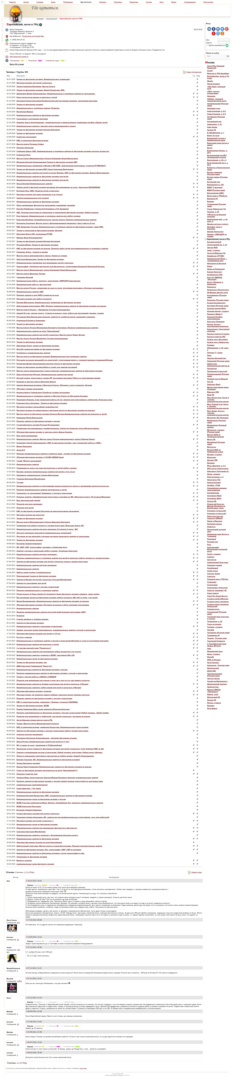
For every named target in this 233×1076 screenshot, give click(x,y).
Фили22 (210, 657)
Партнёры (118, 2)
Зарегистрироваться (217, 45)
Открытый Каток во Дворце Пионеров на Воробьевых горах (216, 506)
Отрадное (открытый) (216, 511)
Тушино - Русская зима (217, 638)
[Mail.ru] (218, 35)
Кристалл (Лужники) (216, 322)
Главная (40, 19)
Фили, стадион (213, 654)
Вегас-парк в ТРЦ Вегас (217, 196)
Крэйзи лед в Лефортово (218, 342)
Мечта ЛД (211, 439)
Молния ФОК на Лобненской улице (215, 451)
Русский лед (212, 542)
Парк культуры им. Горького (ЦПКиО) (215, 517)
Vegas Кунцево (213, 84)
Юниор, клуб (212, 694)
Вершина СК (212, 199)
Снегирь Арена (213, 574)
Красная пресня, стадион (218, 311)
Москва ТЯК (212, 460)
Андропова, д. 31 (214, 124)
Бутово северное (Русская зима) (214, 173)
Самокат (210, 557)
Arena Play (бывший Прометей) (215, 67)
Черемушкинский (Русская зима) (214, 675)
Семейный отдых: (52, 61)
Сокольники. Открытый (217, 588)
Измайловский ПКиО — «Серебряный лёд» (217, 260)
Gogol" (210, 71)
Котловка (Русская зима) (217, 306)
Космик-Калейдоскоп (216, 303)
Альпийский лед (214, 121)
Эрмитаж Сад (213, 687)
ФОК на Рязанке (214, 660)
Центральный (213, 668)
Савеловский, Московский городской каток (217, 549)
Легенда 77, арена (214, 353)
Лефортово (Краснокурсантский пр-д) (218, 365)
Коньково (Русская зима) (218, 300)
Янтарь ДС (211, 700)
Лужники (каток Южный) (217, 379)
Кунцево (210, 345)
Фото (162, 2)
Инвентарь (134, 2)
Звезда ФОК (212, 248)
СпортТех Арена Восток (217, 596)
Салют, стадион (214, 554)
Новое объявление (194, 72)
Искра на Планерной (216, 269)
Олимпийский (213, 493)
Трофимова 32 (213, 635)
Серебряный (212, 568)
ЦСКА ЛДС (211, 671)
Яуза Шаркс (212, 708)
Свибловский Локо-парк (217, 562)
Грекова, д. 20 (213, 212)
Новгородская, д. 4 (215, 477)
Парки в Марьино (214, 521)
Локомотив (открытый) (217, 371)
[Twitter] (222, 30)
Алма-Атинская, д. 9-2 (216, 111)
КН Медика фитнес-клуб (217, 293)
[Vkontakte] (209, 30)
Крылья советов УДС (216, 337)
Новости (12, 2)
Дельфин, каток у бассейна (214, 228)
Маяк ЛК (210, 395)
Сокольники (212, 585)
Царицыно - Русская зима (218, 665)
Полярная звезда (214, 524)
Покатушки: (32, 61)
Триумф (210, 630)
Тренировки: (15, 61)
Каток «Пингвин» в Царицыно (215, 283)
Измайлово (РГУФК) (215, 256)
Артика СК (211, 130)
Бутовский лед (213, 182)
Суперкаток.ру (213, 609)
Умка (209, 649)
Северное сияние (214, 565)
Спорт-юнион (213, 593)
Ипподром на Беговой (216, 263)
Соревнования (190, 2)
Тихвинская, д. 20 (214, 621)
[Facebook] (214, 30)
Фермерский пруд (215, 651)
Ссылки (149, 2)
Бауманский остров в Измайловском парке (216, 139)
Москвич (211, 463)
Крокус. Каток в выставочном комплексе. (218, 325)
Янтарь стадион (214, 703)
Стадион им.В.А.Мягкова (217, 599)
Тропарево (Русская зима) (218, 633)
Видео (173, 2)
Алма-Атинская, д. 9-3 (216, 114)
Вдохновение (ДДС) (215, 193)
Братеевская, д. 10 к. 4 (216, 160)
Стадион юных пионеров (218, 602)
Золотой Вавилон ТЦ (216, 253)
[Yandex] (214, 35)
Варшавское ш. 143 (215, 185)
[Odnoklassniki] (222, 35)
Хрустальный (213, 663)
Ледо (209, 355)
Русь (209, 545)
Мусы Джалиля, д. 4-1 (216, 466)
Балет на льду (213, 135)
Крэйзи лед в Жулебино (217, 339)
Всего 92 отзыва (17, 64)
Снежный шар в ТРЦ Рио (217, 579)
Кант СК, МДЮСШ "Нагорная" (214, 278)
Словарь (40, 2)
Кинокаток (211, 287)
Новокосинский (214, 483)
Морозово (211, 457)
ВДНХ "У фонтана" (215, 187)
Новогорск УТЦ (213, 480)
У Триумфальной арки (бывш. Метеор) (216, 645)
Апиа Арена (212, 127)
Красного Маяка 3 (214, 314)
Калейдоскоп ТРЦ (214, 275)
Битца (209, 148)
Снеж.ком (211, 576)
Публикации (68, 2)
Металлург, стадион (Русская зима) (215, 431)
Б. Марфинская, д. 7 (215, 133)
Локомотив (212, 369)
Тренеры (102, 2)
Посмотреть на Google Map (33, 36)
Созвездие (211, 582)
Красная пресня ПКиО (216, 308)
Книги (53, 2)
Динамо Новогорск (215, 232)
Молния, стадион (214, 455)
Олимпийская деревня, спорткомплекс (217, 489)
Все (32, 872)
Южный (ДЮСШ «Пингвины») (214, 691)
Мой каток (211, 447)
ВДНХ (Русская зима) (216, 190)
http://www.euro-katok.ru (19, 57)
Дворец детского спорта (217, 224)
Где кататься (51, 19)
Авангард (211, 96)
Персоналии (208, 2)
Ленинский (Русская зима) (218, 361)
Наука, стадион (213, 474)
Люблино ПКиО (213, 384)
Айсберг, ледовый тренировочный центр (216, 100)
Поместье (211, 527)
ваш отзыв (83, 1068)
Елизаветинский (214, 242)
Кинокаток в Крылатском (218, 290)
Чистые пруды (213, 678)
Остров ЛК (211, 501)
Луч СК (210, 382)
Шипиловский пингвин (217, 684)
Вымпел (210, 201)
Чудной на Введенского (217, 681)
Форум (26, 2)
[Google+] (227, 30)
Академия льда (213, 108)
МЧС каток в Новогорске (217, 469)
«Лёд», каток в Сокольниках (213, 92)
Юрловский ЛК (213, 697)
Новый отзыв (196, 872)
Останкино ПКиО (214, 496)
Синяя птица (212, 571)
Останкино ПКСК (214, 498)
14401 (19, 981)
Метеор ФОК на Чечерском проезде (215, 436)
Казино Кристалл (214, 272)
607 (18, 923)
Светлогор (211, 560)
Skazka (210, 81)
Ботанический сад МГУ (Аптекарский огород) (217, 156)
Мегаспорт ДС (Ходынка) (217, 418)
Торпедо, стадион (214, 627)
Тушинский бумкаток (216, 641)
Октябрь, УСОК (213, 485)
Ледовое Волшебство (216, 358)
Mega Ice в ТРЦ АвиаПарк (218, 73)
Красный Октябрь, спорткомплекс (215, 318)
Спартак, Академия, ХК (217, 590)
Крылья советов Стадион (218, 334)
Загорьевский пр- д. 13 (217, 245)
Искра (209, 266)
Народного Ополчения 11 (218, 471)
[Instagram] (218, 30)
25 (18, 940)
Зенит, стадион (213, 250)
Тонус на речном (214, 624)
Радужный (211, 539)
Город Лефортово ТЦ (216, 209)
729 (18, 950)
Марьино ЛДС (213, 392)
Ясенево (210, 706)
